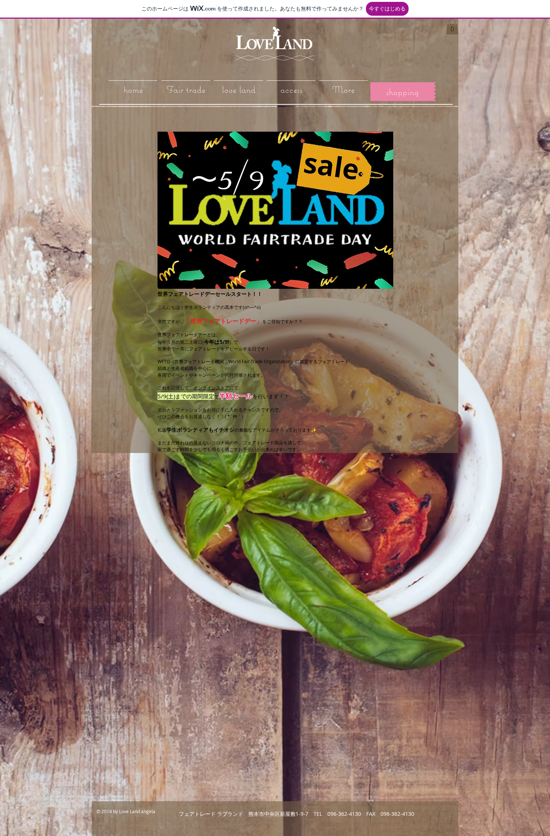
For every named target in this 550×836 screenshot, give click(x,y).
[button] (452, 26)
